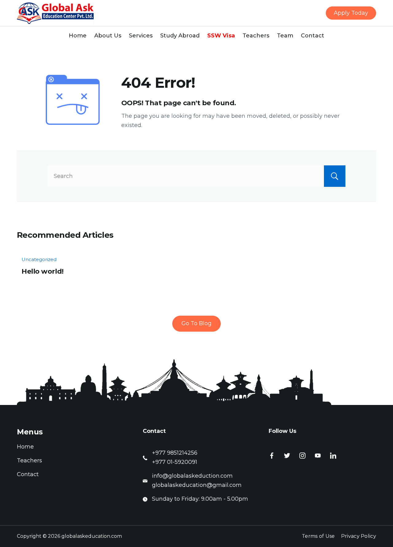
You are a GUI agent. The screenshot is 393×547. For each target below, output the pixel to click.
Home (78, 35)
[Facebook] (272, 456)
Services (141, 35)
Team (285, 35)
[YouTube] (318, 456)
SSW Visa (221, 35)
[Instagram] (302, 456)
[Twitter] (287, 456)
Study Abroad (180, 35)
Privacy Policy (358, 536)
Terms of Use (318, 536)
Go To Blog (196, 323)
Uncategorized (38, 259)
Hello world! (42, 271)
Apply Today (351, 13)
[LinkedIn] (333, 456)
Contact (312, 35)
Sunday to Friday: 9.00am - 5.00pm (200, 498)
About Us (107, 35)
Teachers (256, 35)
